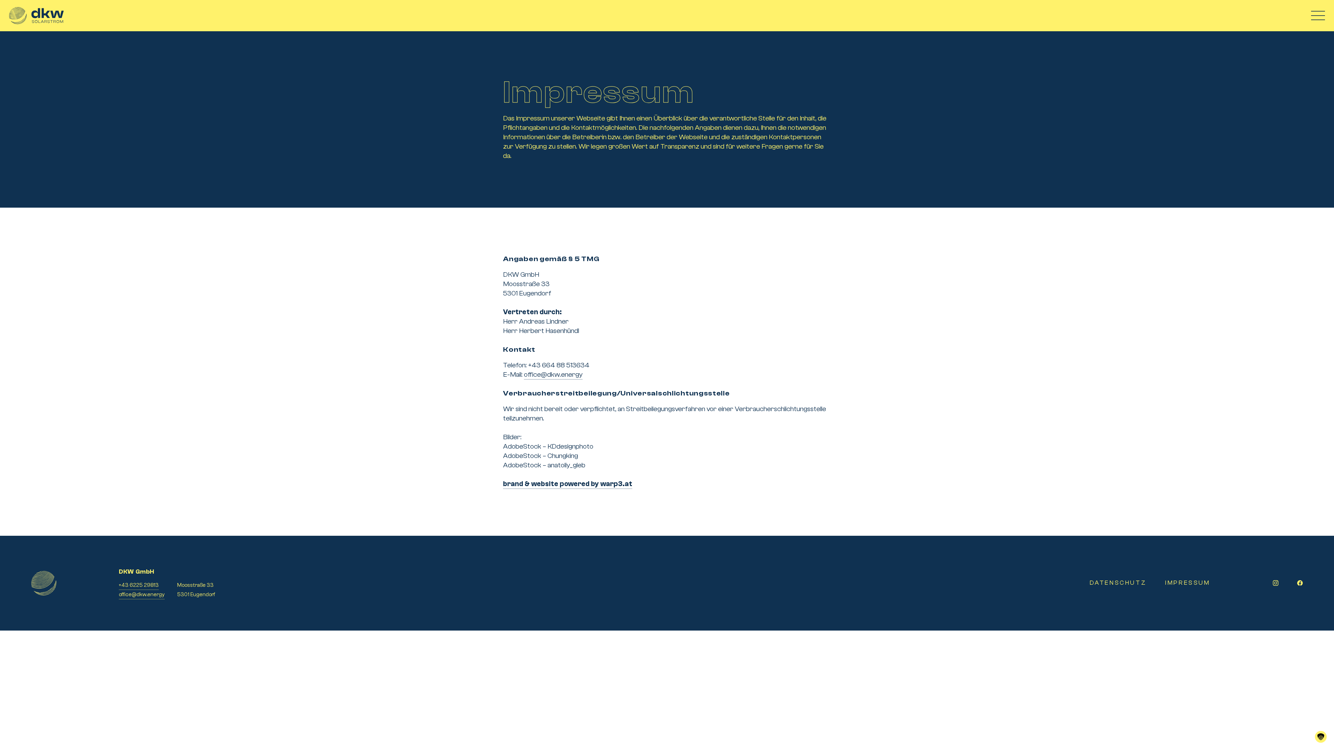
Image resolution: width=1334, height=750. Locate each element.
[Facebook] (1300, 583)
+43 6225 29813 (139, 585)
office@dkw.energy (553, 374)
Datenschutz (1118, 582)
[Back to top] (1321, 709)
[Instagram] (1275, 583)
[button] (1321, 737)
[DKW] (36, 15)
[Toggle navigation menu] (1318, 16)
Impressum (1187, 582)
